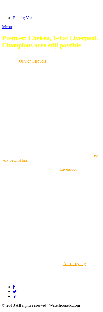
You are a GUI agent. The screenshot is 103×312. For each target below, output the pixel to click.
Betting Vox (23, 18)
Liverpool (68, 169)
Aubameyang (74, 263)
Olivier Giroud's (32, 61)
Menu (7, 27)
